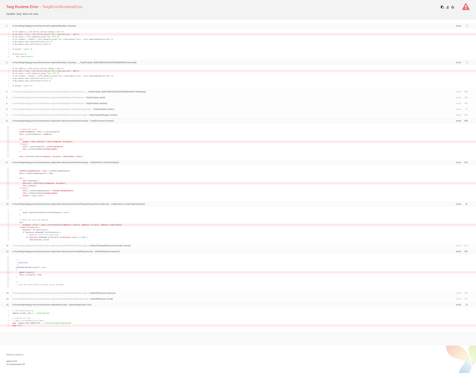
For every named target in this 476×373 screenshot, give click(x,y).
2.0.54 (22, 364)
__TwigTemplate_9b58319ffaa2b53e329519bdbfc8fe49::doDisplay (115, 92)
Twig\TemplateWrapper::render (102, 115)
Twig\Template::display (96, 103)
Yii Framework (12, 364)
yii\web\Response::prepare (106, 251)
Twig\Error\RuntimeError (62, 7)
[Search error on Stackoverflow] (447, 7)
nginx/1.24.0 (11, 361)
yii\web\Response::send (101, 299)
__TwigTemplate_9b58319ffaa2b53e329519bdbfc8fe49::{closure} (106, 62)
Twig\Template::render (103, 109)
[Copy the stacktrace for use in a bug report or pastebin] (442, 7)
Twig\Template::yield (95, 97)
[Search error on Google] (452, 7)
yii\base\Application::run (79, 305)
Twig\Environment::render (101, 121)
